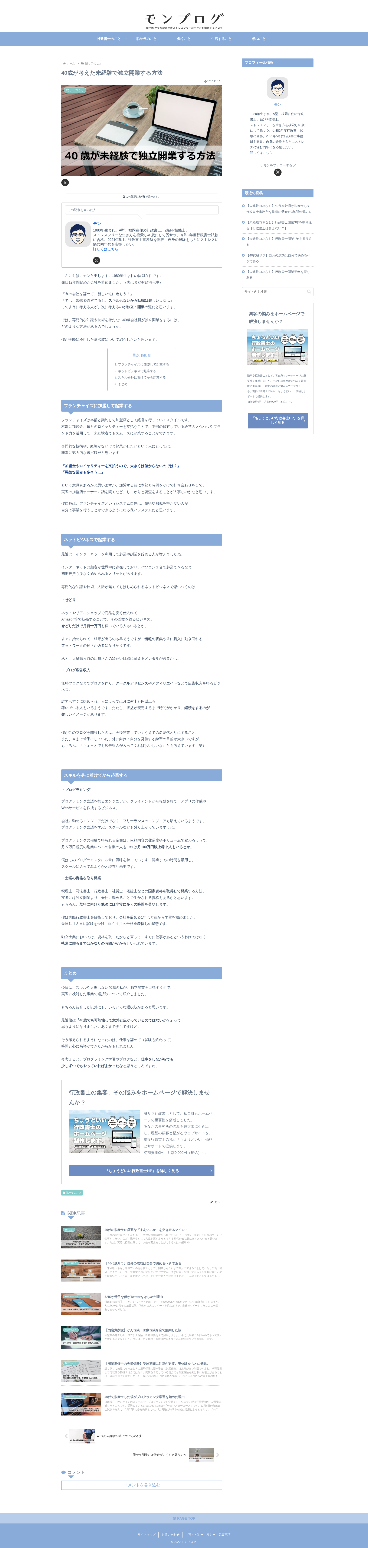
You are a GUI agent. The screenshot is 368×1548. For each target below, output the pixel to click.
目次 (136, 355)
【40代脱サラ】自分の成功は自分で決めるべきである (278, 258)
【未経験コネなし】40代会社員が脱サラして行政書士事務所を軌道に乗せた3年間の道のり (279, 209)
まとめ (123, 384)
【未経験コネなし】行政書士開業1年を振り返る (279, 241)
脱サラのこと (73, 1192)
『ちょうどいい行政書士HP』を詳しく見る (142, 1171)
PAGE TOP (185, 1518)
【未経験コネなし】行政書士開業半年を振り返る (278, 275)
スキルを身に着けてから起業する (142, 377)
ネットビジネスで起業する (137, 371)
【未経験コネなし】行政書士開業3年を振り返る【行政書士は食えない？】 (279, 225)
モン (97, 223)
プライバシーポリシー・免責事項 (208, 1534)
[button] (309, 291)
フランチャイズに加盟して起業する (143, 364)
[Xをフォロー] (96, 260)
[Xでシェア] (65, 182)
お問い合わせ (171, 1534)
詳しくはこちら (105, 249)
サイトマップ (146, 1534)
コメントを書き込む (142, 1485)
